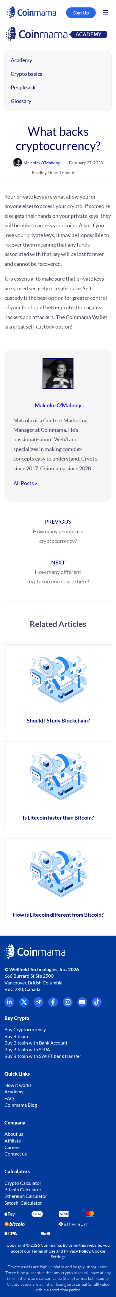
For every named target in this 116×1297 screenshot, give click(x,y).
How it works (18, 1085)
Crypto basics (26, 73)
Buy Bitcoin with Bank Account (36, 1042)
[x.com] (24, 1005)
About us (13, 1134)
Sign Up (81, 12)
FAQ (9, 1098)
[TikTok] (97, 1005)
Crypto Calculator (22, 1183)
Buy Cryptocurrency (25, 1029)
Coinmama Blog (20, 1105)
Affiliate (12, 1140)
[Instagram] (68, 1005)
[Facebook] (53, 1005)
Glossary (21, 101)
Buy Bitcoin (16, 1036)
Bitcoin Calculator (22, 1189)
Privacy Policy (77, 1250)
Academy (21, 60)
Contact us (15, 1153)
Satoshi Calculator (23, 1203)
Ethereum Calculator (25, 1196)
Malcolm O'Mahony (58, 405)
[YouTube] (82, 1005)
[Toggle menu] (105, 12)
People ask (23, 87)
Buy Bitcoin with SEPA (27, 1049)
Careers (12, 1147)
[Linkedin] (9, 1005)
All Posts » (25, 483)
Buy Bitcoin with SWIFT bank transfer (42, 1056)
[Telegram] (38, 1005)
